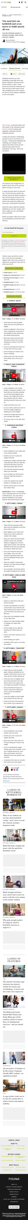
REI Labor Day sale (15, 7)
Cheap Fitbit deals (7, 1169)
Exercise (4, 14)
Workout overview (14, 68)
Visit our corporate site (20, 1214)
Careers (14, 1196)
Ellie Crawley (6, 125)
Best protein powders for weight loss (20, 1157)
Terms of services (20, 240)
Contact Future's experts (14, 1187)
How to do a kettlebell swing (7, 1145)
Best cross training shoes (7, 1160)
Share (6, 73)
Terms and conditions (14, 1189)
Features (22, 42)
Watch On (6, 379)
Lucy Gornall (11, 40)
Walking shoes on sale (21, 1169)
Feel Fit (4, 129)
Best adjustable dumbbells (7, 1156)
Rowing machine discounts (7, 1167)
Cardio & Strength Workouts (15, 14)
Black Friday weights (20, 1167)
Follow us (15, 73)
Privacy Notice (21, 241)
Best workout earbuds (21, 1160)
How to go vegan (20, 1148)
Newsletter (22, 73)
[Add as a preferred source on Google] (14, 1207)
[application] (14, 162)
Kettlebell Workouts (6, 15)
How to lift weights (20, 1145)
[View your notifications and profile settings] (19, 2)
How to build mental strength (7, 1149)
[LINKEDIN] (17, 770)
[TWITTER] (12, 770)
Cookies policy (14, 1194)
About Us (14, 1184)
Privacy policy (14, 1191)
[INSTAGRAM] (15, 770)
